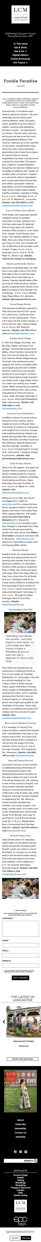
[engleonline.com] (20, 1226)
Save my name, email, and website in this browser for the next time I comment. (19, 971)
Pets (20, 1192)
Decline (26, 1238)
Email (6, 951)
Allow (15, 1238)
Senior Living (20, 1195)
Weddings (20, 1182)
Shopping (20, 1185)
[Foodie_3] (20, 888)
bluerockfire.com (16, 830)
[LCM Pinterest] (20, 1152)
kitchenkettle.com (12, 408)
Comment (8, 918)
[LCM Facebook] (25, 1153)
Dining (20, 1180)
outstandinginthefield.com (16, 718)
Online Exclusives (20, 58)
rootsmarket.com (24, 755)
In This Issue (21, 43)
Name (6, 940)
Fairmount (24, 1046)
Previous (5, 1022)
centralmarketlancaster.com (17, 205)
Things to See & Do (20, 1187)
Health (20, 1177)
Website (6, 961)
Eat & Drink (20, 47)
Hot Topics (19, 62)
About (20, 1120)
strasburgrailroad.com (14, 874)
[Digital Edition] (20, 1112)
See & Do (19, 51)
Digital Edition (20, 55)
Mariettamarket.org (12, 604)
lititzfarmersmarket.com (15, 492)
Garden (20, 1190)
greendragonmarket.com (20, 333)
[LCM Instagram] (15, 1153)
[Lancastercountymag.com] (20, 1212)
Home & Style (20, 1175)
